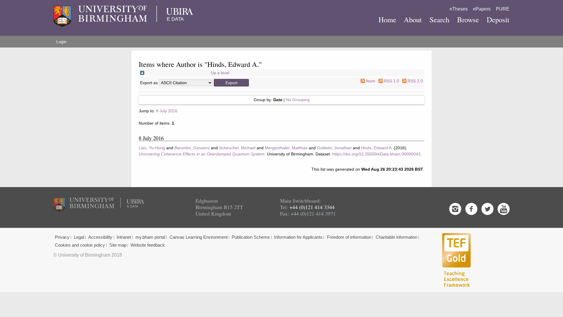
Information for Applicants (298, 237)
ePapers (482, 8)
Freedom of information (349, 237)
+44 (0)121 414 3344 (312, 207)
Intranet (124, 237)
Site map (117, 245)
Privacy (62, 237)
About (413, 19)
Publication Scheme (251, 237)
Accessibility (100, 237)
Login (61, 41)
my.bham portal (150, 237)
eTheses (459, 8)
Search (439, 19)
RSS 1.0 (391, 81)
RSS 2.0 (415, 81)
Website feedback (147, 245)
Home (387, 19)
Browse (468, 19)
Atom (370, 81)
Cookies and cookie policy (80, 245)
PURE (502, 8)
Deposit (498, 19)
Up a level (220, 72)
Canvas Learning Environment (198, 237)
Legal (79, 237)
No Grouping (298, 99)
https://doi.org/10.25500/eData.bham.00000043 (376, 154)
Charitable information (396, 237)
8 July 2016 (166, 111)
